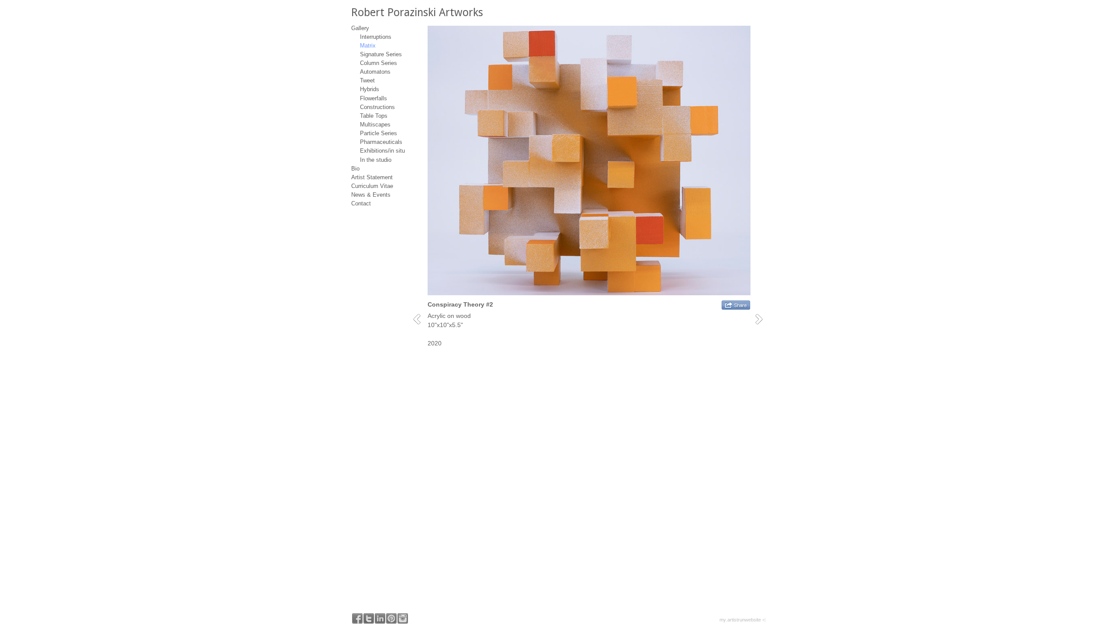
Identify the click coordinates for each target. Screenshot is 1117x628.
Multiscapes (375, 124)
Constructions (377, 107)
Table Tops (373, 116)
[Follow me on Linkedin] (380, 618)
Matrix (368, 45)
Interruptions (375, 37)
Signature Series (381, 54)
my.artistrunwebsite (740, 619)
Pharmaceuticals (381, 142)
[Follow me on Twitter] (368, 618)
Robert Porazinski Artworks (417, 12)
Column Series (378, 63)
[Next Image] (762, 319)
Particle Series (378, 133)
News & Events (371, 194)
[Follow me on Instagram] (402, 618)
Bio (355, 168)
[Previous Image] (420, 319)
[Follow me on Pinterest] (391, 618)
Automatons (375, 71)
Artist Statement (372, 177)
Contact (361, 203)
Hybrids (369, 89)
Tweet (367, 80)
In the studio (375, 160)
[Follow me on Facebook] (357, 618)
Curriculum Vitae (372, 186)
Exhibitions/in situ (382, 150)
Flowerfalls (373, 98)
